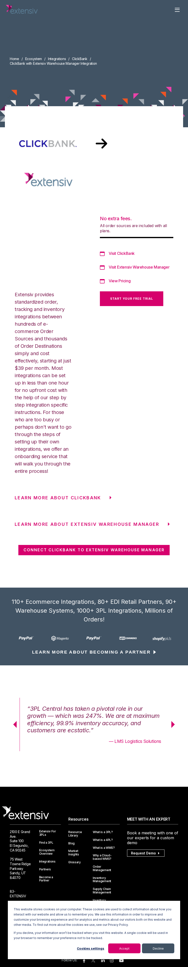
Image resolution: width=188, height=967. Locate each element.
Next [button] (174, 724)
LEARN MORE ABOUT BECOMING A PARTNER (91, 652)
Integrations (57, 59)
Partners (45, 869)
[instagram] (112, 961)
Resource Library (75, 833)
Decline (158, 948)
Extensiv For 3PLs (47, 833)
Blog (71, 843)
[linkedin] (103, 961)
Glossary (74, 862)
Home (14, 59)
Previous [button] (13, 724)
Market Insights (73, 852)
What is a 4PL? (103, 840)
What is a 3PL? (103, 832)
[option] (26, 638)
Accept (124, 948)
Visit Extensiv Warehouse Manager (139, 267)
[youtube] (121, 961)
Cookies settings (90, 948)
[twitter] (93, 961)
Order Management (102, 868)
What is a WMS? (104, 848)
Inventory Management (102, 879)
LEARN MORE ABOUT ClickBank (58, 497)
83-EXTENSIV (18, 893)
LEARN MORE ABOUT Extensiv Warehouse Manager (87, 524)
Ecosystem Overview (47, 852)
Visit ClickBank (122, 253)
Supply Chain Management (102, 890)
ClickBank (79, 59)
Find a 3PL (46, 842)
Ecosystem (33, 59)
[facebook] (84, 961)
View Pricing (119, 280)
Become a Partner (46, 879)
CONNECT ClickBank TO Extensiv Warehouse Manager (94, 549)
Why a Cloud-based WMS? (102, 857)
